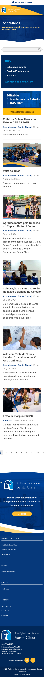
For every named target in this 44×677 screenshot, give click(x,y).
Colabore (22, 514)
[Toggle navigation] (41, 10)
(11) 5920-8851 (13, 651)
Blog (8, 60)
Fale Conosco (6, 606)
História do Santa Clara (9, 545)
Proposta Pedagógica (8, 549)
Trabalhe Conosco (7, 611)
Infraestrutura (5, 554)
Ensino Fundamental (18, 71)
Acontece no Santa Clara (19, 81)
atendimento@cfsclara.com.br (11, 653)
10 (37, 452)
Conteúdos (5, 589)
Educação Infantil (16, 67)
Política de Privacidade (22, 674)
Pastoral (11, 75)
